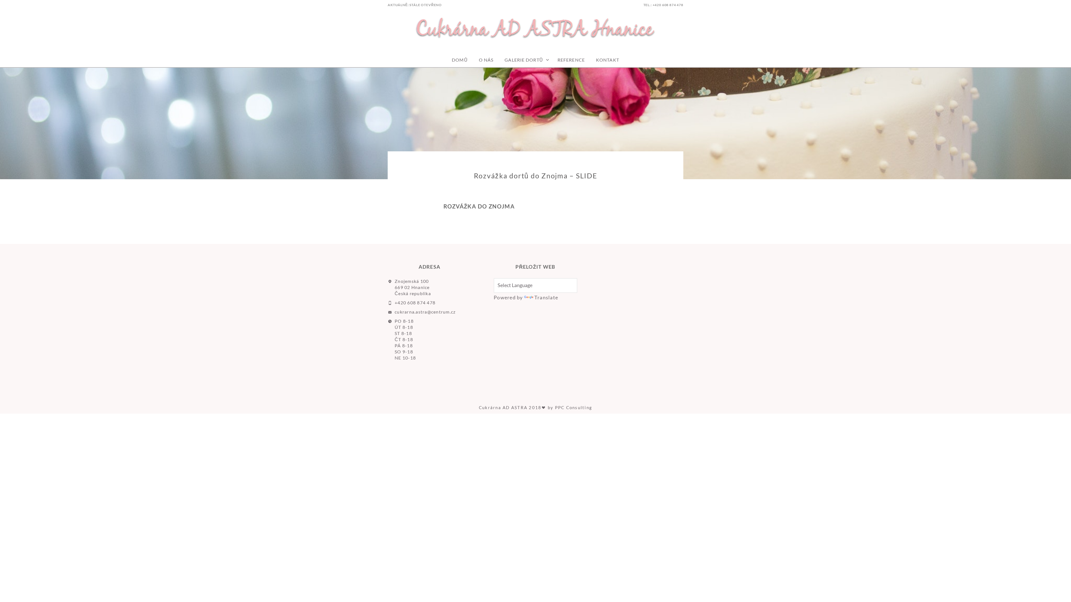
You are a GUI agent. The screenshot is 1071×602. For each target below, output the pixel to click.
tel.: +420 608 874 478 (663, 5)
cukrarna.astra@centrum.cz (425, 311)
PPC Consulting (573, 407)
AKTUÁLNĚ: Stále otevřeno (415, 5)
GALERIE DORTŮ (524, 59)
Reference (571, 59)
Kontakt (607, 59)
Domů (459, 59)
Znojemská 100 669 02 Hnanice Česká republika (413, 287)
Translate (546, 297)
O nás (486, 59)
